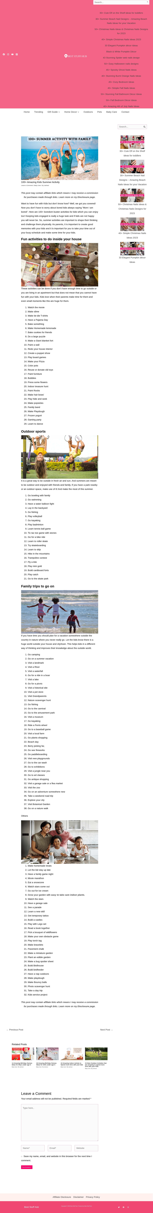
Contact (125, 112)
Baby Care (111, 112)
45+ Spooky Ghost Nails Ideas (121, 70)
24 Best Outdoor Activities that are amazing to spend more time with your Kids (96, 1064)
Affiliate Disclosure (62, 1197)
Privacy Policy (93, 1197)
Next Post (106, 1029)
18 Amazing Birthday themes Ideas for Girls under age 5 (46, 1064)
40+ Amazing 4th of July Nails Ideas (121, 106)
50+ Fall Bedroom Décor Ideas (121, 100)
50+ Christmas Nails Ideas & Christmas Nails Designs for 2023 (132, 209)
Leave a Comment (27, 185)
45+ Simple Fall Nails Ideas (121, 88)
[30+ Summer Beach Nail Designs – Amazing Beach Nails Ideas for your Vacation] (132, 166)
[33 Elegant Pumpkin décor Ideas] (132, 248)
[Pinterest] (17, 54)
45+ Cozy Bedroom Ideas (121, 82)
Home (27, 112)
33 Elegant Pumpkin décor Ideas (121, 45)
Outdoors (88, 112)
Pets (99, 112)
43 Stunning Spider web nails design (121, 57)
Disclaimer (78, 1197)
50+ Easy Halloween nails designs (121, 64)
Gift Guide (52, 112)
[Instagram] (8, 54)
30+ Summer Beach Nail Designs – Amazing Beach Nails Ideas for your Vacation (132, 180)
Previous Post (14, 1029)
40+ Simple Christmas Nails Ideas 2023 (121, 39)
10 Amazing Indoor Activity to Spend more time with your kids (72, 1064)
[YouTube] (12, 54)
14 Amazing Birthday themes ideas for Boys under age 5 (22, 1064)
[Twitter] (119, 1207)
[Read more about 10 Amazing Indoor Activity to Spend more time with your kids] (72, 1053)
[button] (59, 111)
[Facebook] (4, 54)
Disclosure (83, 197)
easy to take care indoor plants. (68, 895)
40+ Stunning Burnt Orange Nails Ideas (121, 76)
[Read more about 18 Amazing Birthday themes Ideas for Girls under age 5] (47, 1053)
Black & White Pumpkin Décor (121, 51)
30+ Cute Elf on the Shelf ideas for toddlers (121, 13)
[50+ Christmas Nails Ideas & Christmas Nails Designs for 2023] (132, 195)
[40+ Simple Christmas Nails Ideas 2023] (132, 224)
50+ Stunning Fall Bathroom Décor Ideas (121, 94)
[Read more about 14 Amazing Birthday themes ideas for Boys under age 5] (23, 1053)
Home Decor (70, 112)
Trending (38, 112)
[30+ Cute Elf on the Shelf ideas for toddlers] (132, 142)
